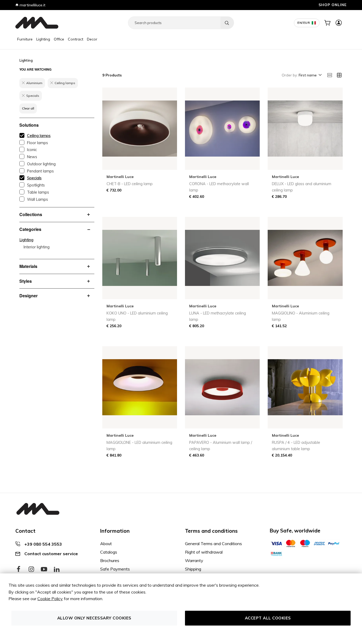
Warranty (194, 560)
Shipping (193, 569)
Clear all (28, 108)
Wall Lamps (37, 199)
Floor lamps (37, 142)
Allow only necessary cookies (94, 618)
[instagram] (31, 569)
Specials (34, 178)
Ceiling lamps (39, 135)
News (32, 156)
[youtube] (44, 569)
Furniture (25, 39)
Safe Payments (115, 569)
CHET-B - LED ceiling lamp (130, 183)
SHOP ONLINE (333, 4)
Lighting (43, 39)
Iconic (32, 149)
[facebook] (18, 569)
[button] (310, 75)
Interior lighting (37, 247)
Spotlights (36, 185)
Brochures (109, 560)
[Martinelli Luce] (36, 22)
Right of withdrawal (204, 552)
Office (59, 39)
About (106, 543)
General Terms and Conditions (213, 543)
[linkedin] (57, 569)
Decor (92, 39)
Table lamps (38, 192)
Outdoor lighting (41, 164)
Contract (75, 39)
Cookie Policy (50, 598)
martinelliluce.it (32, 5)
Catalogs (108, 552)
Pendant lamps (40, 171)
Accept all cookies (268, 618)
